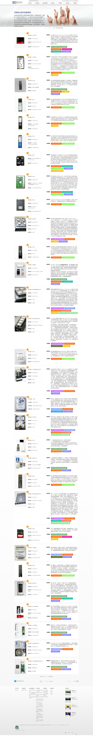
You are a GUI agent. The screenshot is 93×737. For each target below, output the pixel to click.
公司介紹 (17, 688)
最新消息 (69, 0)
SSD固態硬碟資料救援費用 (32, 697)
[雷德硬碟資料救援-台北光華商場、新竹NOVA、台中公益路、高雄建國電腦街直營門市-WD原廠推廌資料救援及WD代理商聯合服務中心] (19, 2)
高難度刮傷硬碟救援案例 (57, 556)
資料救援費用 (31, 688)
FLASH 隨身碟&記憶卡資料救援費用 (32, 693)
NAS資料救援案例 (66, 310)
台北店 (51, 690)
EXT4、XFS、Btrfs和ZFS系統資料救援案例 (68, 312)
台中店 (51, 692)
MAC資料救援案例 (39, 705)
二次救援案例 (65, 91)
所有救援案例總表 (66, 51)
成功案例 (38, 688)
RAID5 (53, 495)
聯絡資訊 (52, 688)
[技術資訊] (70, 733)
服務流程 (24, 688)
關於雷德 (16, 690)
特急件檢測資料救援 (67, 49)
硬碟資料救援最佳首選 (34, 0)
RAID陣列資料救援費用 (32, 695)
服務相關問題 (45, 694)
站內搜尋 (65, 0)
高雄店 (51, 694)
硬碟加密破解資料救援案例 (57, 411)
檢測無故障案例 (39, 702)
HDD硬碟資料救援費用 (32, 691)
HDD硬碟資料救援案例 (69, 308)
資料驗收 (44, 695)
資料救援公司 (61, 398)
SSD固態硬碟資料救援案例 (68, 72)
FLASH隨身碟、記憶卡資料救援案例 (59, 46)
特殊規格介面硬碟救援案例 (57, 170)
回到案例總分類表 (20, 681)
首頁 (77, 0)
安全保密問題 (45, 696)
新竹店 (51, 691)
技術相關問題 (45, 692)
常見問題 (45, 688)
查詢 (77, 681)
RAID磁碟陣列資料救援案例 (57, 239)
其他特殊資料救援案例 (56, 51)
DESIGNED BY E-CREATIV (20, 730)
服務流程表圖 (24, 690)
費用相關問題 (45, 691)
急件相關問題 (45, 690)
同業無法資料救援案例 (56, 49)
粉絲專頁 (74, 0)
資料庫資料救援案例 (39, 714)
